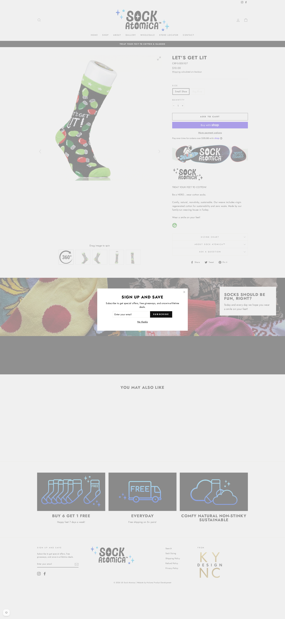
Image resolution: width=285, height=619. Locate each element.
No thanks (142, 322)
